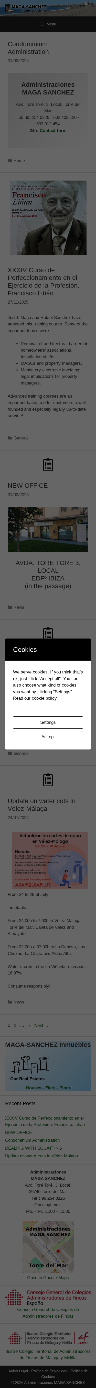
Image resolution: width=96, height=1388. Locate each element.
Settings (48, 722)
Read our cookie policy (35, 698)
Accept (48, 736)
